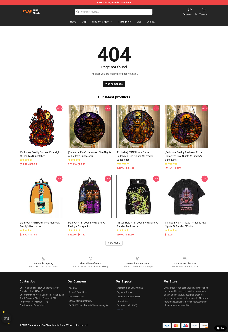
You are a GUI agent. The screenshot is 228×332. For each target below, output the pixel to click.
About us (73, 288)
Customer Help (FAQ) (127, 305)
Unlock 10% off (6, 318)
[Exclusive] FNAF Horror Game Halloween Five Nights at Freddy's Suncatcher (134, 156)
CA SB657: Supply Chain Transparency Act (89, 305)
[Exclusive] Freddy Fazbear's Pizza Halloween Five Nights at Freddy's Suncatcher (183, 156)
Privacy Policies (76, 296)
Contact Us (122, 301)
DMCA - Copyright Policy (80, 301)
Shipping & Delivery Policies (130, 288)
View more (114, 243)
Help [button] (222, 328)
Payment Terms (124, 292)
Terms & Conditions (78, 292)
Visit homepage (114, 83)
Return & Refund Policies (128, 296)
